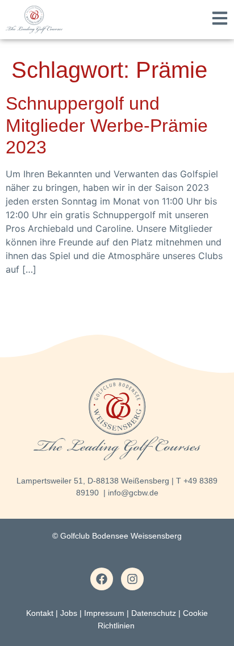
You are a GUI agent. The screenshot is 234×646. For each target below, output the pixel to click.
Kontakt (39, 613)
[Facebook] (101, 579)
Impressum (104, 613)
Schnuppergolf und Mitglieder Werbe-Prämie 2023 (107, 125)
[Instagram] (132, 579)
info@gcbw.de (133, 492)
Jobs (68, 613)
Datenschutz (153, 613)
